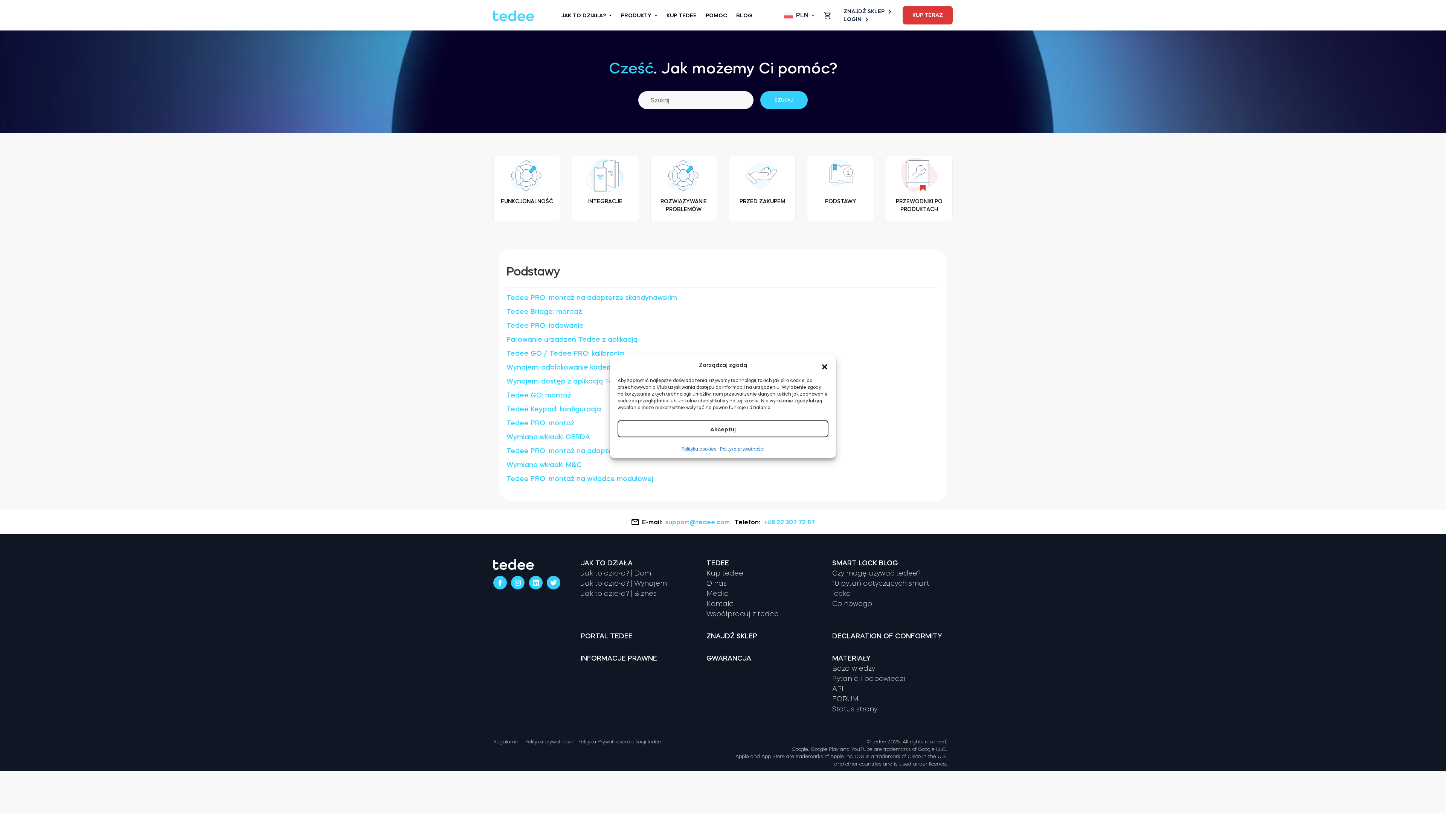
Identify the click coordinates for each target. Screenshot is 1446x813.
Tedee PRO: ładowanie (545, 325)
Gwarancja (728, 658)
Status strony (854, 709)
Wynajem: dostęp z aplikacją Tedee (566, 381)
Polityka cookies (699, 448)
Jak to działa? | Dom (616, 573)
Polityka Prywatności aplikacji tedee (619, 741)
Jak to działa (607, 563)
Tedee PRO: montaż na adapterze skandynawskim (591, 297)
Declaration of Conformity (887, 636)
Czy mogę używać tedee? (876, 573)
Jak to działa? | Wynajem (624, 583)
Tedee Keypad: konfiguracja (553, 409)
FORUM (845, 699)
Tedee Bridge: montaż (544, 311)
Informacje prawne (619, 658)
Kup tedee (682, 15)
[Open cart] (827, 15)
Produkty (636, 15)
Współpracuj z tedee (742, 614)
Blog (744, 15)
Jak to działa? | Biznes (619, 593)
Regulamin (506, 741)
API (838, 688)
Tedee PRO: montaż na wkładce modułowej (579, 478)
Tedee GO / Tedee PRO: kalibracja (565, 353)
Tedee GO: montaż (538, 395)
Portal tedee (607, 636)
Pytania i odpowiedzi (868, 678)
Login (853, 19)
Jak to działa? (583, 15)
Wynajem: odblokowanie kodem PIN (565, 367)
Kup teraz (927, 15)
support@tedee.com (697, 522)
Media (717, 593)
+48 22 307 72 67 (789, 522)
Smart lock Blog (865, 563)
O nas (716, 583)
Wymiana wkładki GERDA (548, 437)
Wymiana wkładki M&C (544, 464)
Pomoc (716, 15)
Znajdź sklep (864, 11)
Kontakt (720, 603)
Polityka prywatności (742, 448)
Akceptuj (723, 429)
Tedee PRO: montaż (540, 423)
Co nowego (852, 603)
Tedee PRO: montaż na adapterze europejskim (586, 451)
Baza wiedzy (853, 668)
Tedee (717, 563)
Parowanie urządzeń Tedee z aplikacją (572, 339)
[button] (824, 365)
